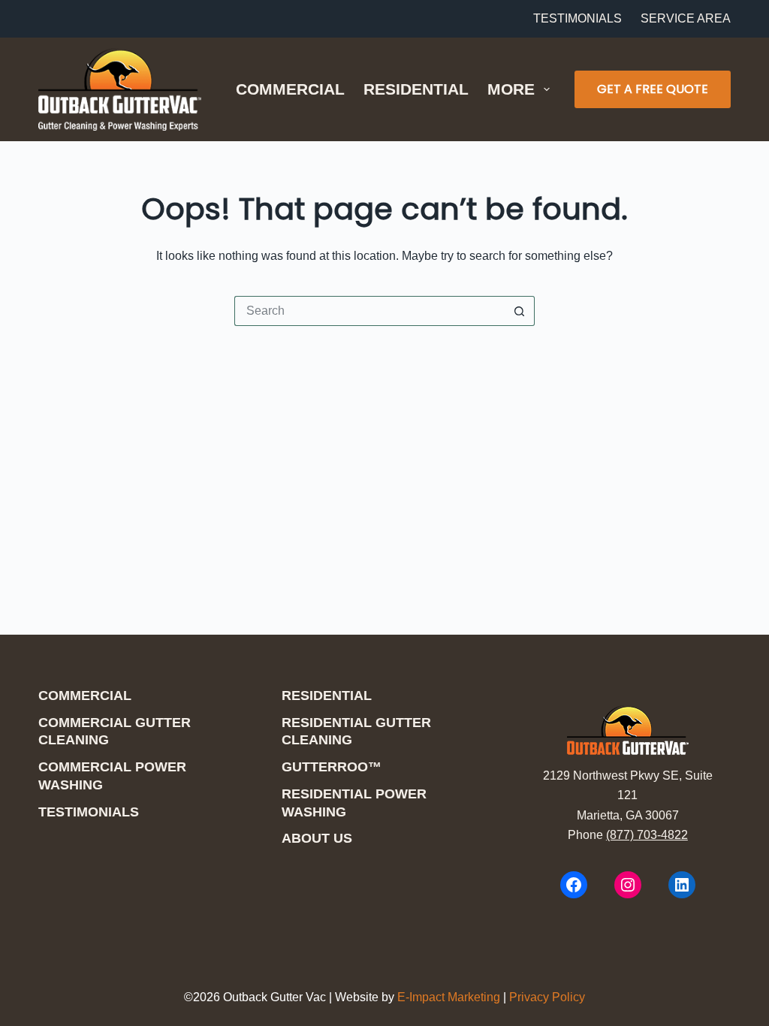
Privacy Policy (547, 997)
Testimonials (577, 18)
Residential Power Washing (354, 802)
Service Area (686, 18)
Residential (416, 89)
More (511, 89)
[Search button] (520, 311)
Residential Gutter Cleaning (356, 731)
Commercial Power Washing (112, 775)
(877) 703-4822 (647, 834)
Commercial (290, 89)
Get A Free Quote (652, 89)
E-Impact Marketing (448, 997)
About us (317, 838)
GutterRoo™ (331, 766)
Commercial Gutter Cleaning (114, 731)
